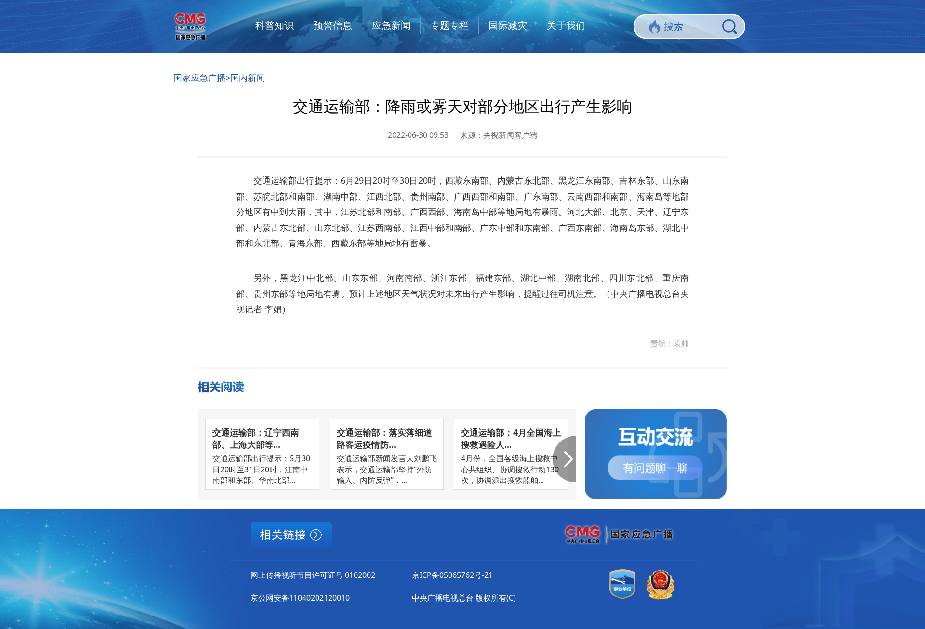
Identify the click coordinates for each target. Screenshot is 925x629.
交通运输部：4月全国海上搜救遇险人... (511, 438)
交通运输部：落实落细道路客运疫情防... (384, 438)
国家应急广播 (199, 77)
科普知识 (274, 25)
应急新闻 (391, 25)
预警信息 (333, 25)
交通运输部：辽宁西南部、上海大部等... (255, 438)
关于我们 (566, 25)
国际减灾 (508, 25)
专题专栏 (449, 25)
